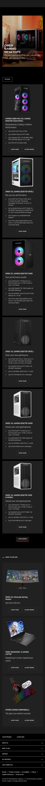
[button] (22, 742)
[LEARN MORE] (22, 589)
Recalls (4, 772)
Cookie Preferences (8, 774)
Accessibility (25, 772)
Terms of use (20, 774)
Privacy (34, 772)
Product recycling (14, 772)
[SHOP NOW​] (22, 120)
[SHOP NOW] (22, 197)
